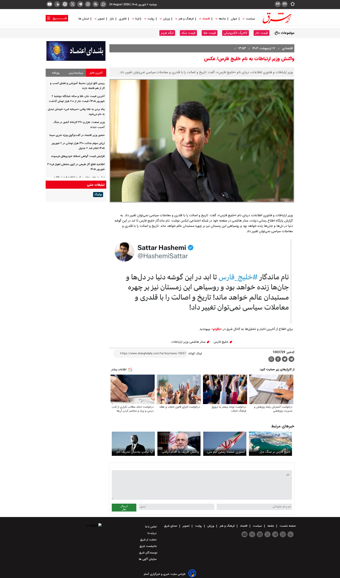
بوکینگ (98, 195)
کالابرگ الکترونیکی (235, 32)
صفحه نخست (287, 526)
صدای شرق (171, 526)
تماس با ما (151, 526)
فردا (137, 19)
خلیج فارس (221, 341)
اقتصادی (287, 48)
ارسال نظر (124, 507)
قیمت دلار (261, 32)
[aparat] (65, 4)
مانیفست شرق (148, 546)
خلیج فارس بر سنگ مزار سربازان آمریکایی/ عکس (274, 451)
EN (284, 4)
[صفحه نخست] (291, 4)
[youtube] (49, 4)
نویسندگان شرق (148, 552)
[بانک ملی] (75, 59)
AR (278, 4)
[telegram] (80, 4)
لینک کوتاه (195, 353)
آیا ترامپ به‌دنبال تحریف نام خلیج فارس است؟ (135, 451)
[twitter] (72, 4)
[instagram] (88, 4)
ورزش (166, 19)
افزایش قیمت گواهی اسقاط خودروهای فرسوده (78, 156)
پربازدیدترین (76, 73)
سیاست (250, 19)
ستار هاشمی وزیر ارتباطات (188, 341)
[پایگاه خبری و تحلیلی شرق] (276, 23)
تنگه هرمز (167, 32)
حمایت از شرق (148, 539)
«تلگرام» (216, 329)
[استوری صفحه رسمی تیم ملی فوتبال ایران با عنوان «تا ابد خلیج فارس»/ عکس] (224, 444)
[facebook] (278, 359)
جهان (234, 19)
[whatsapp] (271, 359)
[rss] (95, 4)
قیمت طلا (209, 32)
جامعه (222, 19)
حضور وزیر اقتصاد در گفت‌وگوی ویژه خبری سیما (77, 135)
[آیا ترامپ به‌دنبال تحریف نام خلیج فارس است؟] (133, 444)
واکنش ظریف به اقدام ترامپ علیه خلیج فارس (180, 451)
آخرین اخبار (96, 73)
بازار (112, 19)
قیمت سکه (188, 32)
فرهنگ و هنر (186, 19)
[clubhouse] (57, 4)
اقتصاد (206, 19)
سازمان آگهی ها (148, 559)
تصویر (101, 19)
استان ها (84, 19)
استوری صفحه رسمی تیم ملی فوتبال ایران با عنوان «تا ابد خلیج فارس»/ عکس (226, 451)
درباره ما (152, 533)
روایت (151, 19)
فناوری (122, 19)
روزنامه (56, 73)
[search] (103, 4)
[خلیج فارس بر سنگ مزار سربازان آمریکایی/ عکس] (270, 444)
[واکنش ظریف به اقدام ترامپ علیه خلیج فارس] (178, 444)
